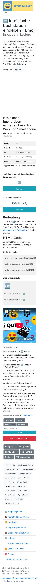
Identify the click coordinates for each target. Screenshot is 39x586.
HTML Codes (10, 424)
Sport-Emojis (23, 495)
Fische (11, 554)
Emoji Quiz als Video (19, 438)
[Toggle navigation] (6, 13)
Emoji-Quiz (27, 415)
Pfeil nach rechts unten (17, 559)
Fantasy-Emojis (10, 474)
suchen (19, 432)
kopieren (19, 189)
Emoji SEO (20, 420)
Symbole (8, 499)
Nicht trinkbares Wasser (18, 517)
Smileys (8, 457)
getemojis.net (31, 578)
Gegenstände (10, 478)
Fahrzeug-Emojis (28, 469)
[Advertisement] (19, 94)
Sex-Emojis (22, 424)
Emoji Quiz (9, 420)
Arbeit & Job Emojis (25, 465)
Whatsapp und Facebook (14, 230)
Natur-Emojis (10, 491)
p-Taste (11, 538)
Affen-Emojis (10, 465)
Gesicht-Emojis (23, 478)
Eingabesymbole (15, 511)
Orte (19, 491)
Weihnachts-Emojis (12, 503)
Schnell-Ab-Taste (16, 549)
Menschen (21, 486)
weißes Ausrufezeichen (18, 543)
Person (26, 491)
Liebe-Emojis (10, 486)
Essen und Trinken (11, 469)
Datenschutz (18, 578)
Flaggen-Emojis (25, 474)
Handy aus (13, 522)
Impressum (7, 578)
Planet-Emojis (10, 495)
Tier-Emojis (18, 499)
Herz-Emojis (9, 482)
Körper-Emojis (22, 482)
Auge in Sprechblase (17, 527)
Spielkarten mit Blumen (18, 533)
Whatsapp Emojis (24, 457)
